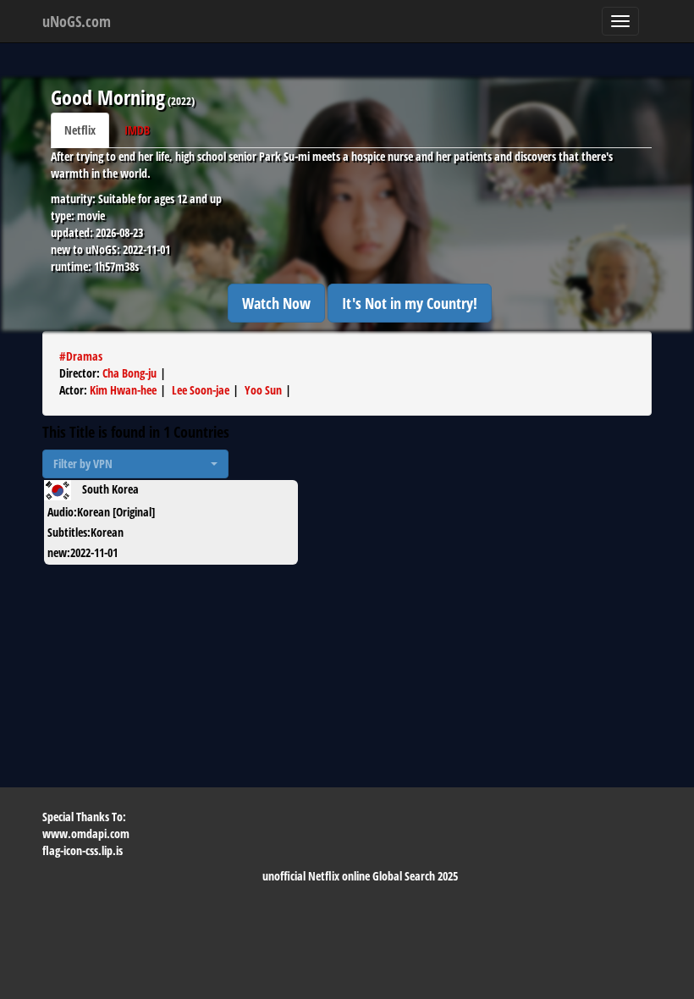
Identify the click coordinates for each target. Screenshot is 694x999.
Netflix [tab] (80, 130)
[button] (135, 464)
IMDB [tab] (137, 130)
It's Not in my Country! (409, 303)
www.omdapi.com (85, 833)
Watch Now (276, 303)
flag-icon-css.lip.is (82, 850)
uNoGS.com (76, 21)
